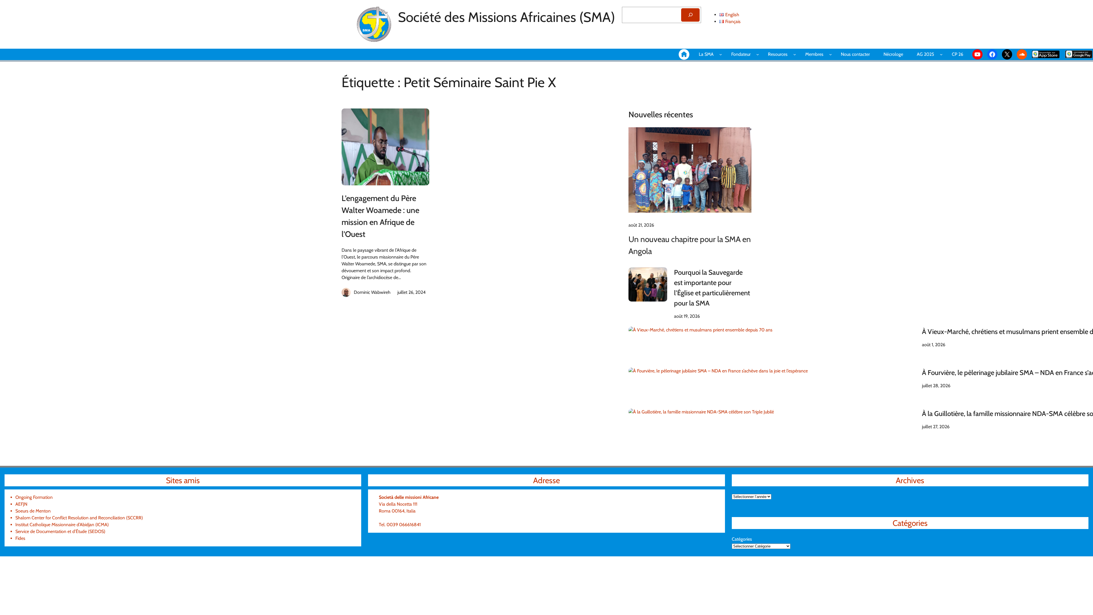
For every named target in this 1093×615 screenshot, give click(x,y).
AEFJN (21, 504)
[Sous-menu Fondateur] (757, 54)
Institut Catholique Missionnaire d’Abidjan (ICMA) (62, 524)
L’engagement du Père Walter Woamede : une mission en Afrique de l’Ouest (380, 216)
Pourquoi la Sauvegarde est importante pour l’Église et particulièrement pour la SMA (712, 287)
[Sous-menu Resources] (794, 54)
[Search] (690, 15)
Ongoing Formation (34, 497)
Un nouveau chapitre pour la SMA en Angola (689, 245)
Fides (20, 538)
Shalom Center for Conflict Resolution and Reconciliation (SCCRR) (79, 517)
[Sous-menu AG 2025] (941, 54)
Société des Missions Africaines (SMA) (506, 17)
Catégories (742, 539)
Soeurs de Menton (33, 511)
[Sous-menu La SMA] (720, 54)
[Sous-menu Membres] (830, 54)
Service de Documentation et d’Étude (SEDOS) (60, 531)
